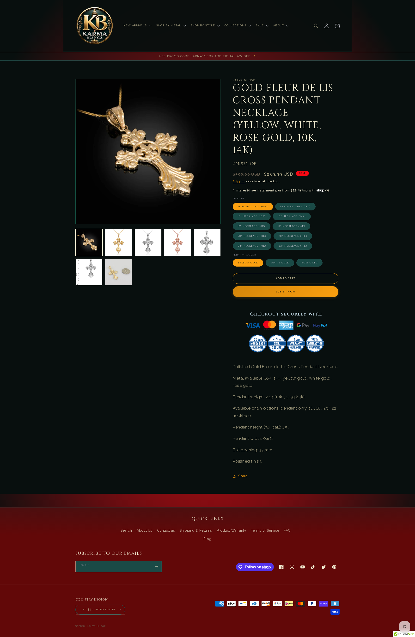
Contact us (166, 530)
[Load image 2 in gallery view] (118, 242)
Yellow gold (248, 262)
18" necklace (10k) (251, 226)
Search (126, 530)
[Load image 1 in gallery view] (89, 242)
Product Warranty (231, 530)
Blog (207, 539)
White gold (280, 262)
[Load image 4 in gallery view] (177, 242)
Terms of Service (265, 530)
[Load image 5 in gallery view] (207, 242)
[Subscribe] (156, 566)
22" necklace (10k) (252, 246)
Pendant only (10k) (253, 206)
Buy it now (286, 291)
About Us (144, 530)
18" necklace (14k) (291, 226)
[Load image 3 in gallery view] (148, 242)
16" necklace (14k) (292, 216)
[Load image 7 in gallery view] (118, 272)
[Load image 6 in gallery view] (89, 272)
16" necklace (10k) (252, 216)
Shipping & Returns (196, 530)
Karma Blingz (96, 626)
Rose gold (309, 262)
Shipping (239, 181)
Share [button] (243, 476)
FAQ (287, 530)
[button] (137, 25)
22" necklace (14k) (293, 246)
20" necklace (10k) (252, 236)
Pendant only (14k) (295, 206)
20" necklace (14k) (293, 236)
